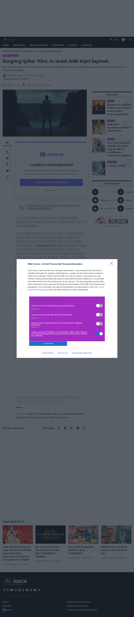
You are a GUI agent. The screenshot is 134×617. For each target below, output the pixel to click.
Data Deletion (48, 353)
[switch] (99, 305)
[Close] (112, 264)
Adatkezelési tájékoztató (82, 353)
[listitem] (67, 299)
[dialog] (67, 308)
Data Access (63, 353)
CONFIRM (48, 344)
